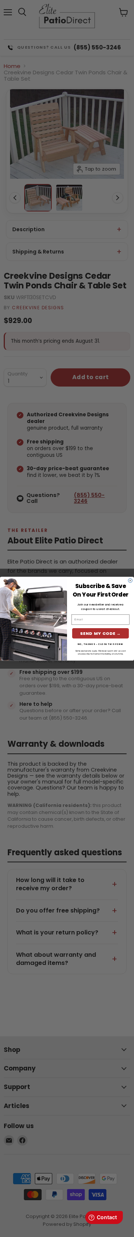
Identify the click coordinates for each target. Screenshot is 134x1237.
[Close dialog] (130, 580)
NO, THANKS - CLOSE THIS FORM (101, 643)
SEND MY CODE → (100, 633)
